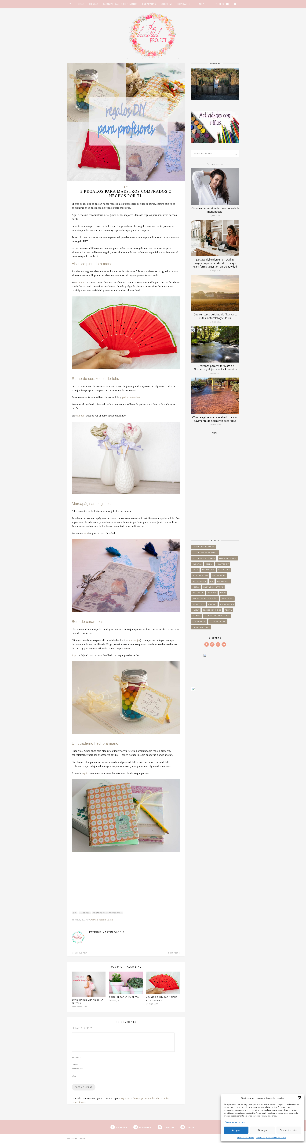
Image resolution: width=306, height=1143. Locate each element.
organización (227, 604)
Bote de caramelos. (88, 621)
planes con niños (212, 610)
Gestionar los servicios (235, 1121)
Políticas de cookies (245, 1137)
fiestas (196, 587)
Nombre (76, 1057)
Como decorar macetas (124, 997)
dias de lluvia (199, 581)
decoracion (224, 570)
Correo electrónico (77, 1067)
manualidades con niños (205, 598)
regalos (196, 616)
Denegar (262, 1130)
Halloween (198, 593)
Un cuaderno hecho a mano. (95, 743)
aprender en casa (228, 558)
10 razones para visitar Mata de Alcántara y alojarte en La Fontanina (215, 367)
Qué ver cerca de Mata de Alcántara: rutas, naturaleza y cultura (215, 316)
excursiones (223, 581)
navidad (212, 604)
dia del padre (219, 575)
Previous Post (80, 953)
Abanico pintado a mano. (92, 264)
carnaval (197, 564)
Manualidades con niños (120, 3)
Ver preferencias (288, 1130)
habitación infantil (213, 587)
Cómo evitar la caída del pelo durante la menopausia (215, 209)
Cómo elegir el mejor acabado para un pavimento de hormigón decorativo (215, 419)
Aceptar (236, 1130)
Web (74, 1076)
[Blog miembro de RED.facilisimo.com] (193, 690)
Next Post (173, 953)
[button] (299, 1098)
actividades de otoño (204, 547)
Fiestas (93, 3)
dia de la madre (200, 575)
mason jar (134, 640)
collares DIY (222, 564)
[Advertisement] (215, 485)
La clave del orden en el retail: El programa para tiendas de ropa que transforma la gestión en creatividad (215, 263)
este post (80, 282)
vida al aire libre (201, 627)
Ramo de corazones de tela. (95, 378)
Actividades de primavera (205, 552)
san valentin (199, 621)
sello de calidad (218, 621)
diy (74, 913)
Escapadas (149, 3)
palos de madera (131, 397)
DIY (69, 3)
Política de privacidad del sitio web (271, 1137)
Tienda (199, 3)
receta (228, 610)
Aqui (74, 655)
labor (223, 593)
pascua (196, 610)
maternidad (227, 598)
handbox (85, 913)
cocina (209, 564)
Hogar (80, 3)
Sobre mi (167, 3)
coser (195, 570)
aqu (86, 533)
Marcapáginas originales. (92, 503)
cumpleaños (208, 570)
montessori (198, 604)
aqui (84, 773)
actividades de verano (204, 558)
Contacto (184, 3)
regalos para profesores (107, 913)
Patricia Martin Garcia (101, 919)
